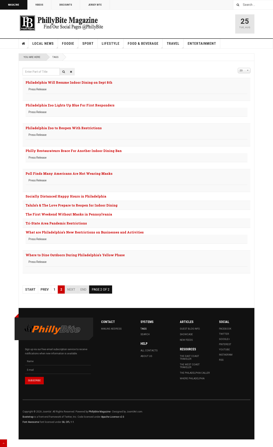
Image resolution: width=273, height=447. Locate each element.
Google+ (224, 339)
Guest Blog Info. (190, 328)
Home (23, 43)
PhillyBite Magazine (100, 411)
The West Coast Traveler (190, 366)
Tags (55, 57)
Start (30, 289)
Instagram (225, 354)
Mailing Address (111, 328)
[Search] (64, 71)
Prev (45, 289)
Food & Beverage (143, 43)
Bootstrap (28, 416)
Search (145, 334)
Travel (173, 43)
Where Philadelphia (192, 378)
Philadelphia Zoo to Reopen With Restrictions (64, 128)
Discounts (65, 4)
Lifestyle (111, 43)
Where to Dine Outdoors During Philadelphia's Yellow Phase (75, 255)
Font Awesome (31, 422)
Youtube (224, 349)
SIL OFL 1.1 (68, 422)
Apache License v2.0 (112, 416)
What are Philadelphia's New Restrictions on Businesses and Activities (85, 232)
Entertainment (202, 43)
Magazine (13, 4)
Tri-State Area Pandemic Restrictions (56, 223)
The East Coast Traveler (189, 357)
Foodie (68, 43)
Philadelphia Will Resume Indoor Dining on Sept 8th (69, 82)
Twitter (224, 334)
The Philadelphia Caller (195, 373)
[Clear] (71, 71)
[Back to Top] (3, 443)
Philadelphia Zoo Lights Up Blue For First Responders (70, 105)
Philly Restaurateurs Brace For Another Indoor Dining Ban (74, 151)
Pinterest (225, 344)
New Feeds (186, 340)
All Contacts (148, 350)
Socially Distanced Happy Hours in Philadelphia (66, 196)
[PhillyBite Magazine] (61, 22)
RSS (221, 360)
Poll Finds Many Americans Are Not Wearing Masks (69, 173)
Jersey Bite (95, 4)
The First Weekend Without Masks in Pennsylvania (69, 214)
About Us (146, 356)
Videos (39, 4)
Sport (88, 43)
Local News (43, 43)
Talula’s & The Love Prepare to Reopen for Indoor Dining (72, 205)
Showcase (186, 334)
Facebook (225, 328)
